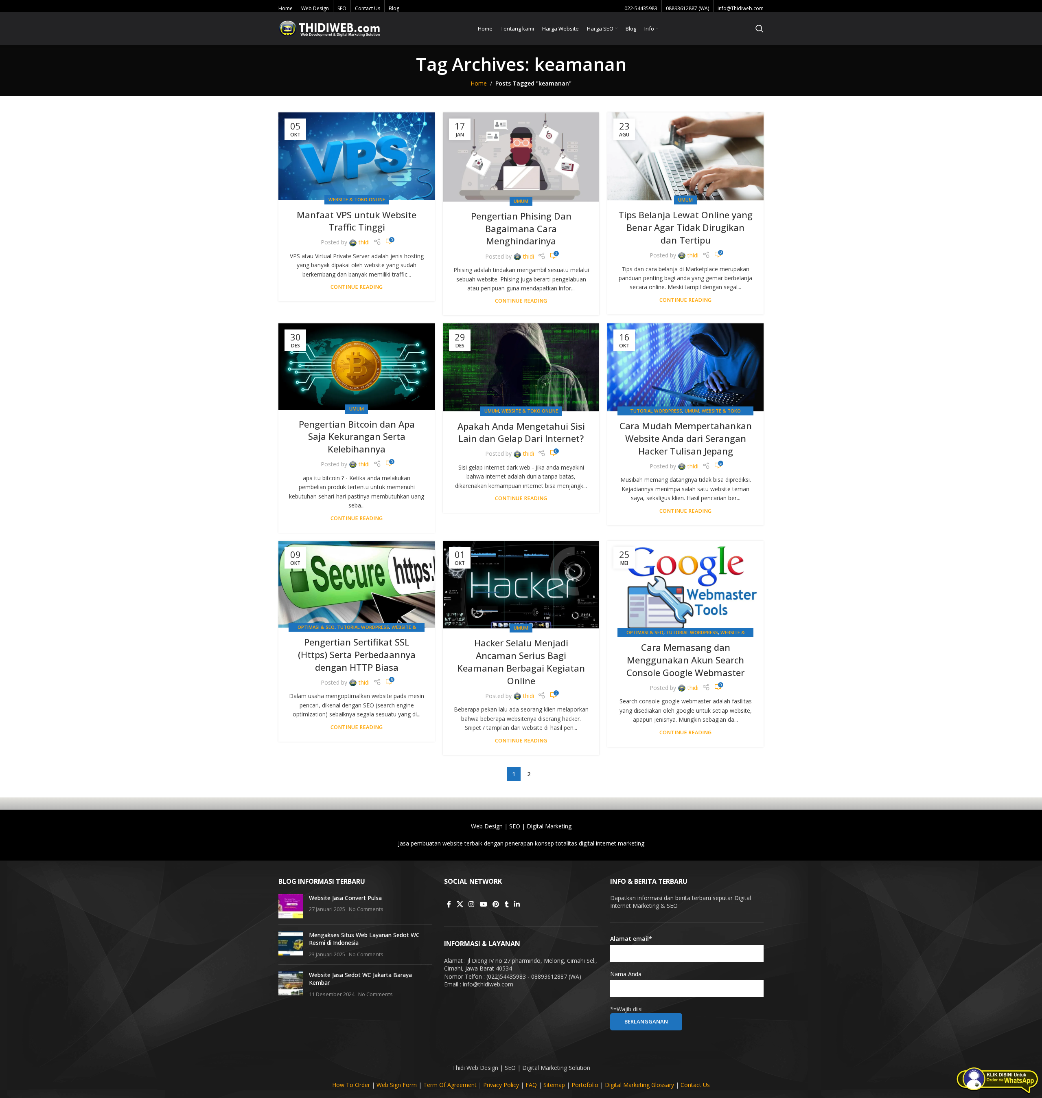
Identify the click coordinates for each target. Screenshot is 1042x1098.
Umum (521, 201)
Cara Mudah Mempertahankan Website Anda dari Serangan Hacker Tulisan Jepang (686, 438)
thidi (364, 242)
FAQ (531, 1085)
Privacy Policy (501, 1085)
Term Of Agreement (450, 1085)
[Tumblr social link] (507, 904)
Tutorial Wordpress (656, 411)
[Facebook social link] (449, 904)
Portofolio (584, 1085)
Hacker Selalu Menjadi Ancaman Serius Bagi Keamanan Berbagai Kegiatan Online (521, 661)
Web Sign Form (397, 1085)
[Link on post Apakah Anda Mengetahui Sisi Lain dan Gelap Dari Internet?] (521, 367)
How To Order (351, 1085)
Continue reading (357, 286)
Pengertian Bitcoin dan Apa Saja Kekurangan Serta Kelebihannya (357, 436)
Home (479, 83)
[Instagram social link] (471, 904)
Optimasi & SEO (316, 627)
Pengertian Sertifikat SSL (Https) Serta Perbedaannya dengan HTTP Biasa (357, 654)
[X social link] (460, 904)
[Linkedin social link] (517, 904)
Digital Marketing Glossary (639, 1085)
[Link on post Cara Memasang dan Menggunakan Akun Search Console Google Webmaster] (685, 587)
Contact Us (695, 1085)
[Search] (759, 28)
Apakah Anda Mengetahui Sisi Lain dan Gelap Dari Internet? (521, 432)
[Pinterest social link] (495, 904)
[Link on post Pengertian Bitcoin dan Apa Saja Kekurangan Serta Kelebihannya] (356, 366)
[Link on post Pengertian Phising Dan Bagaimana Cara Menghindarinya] (521, 157)
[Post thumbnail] (290, 906)
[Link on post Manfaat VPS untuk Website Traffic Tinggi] (356, 156)
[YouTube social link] (483, 904)
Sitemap (554, 1085)
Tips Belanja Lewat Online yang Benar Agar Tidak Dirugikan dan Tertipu (685, 227)
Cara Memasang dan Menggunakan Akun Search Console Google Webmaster (685, 660)
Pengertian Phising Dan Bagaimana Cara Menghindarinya (521, 228)
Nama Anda (625, 974)
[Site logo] (329, 28)
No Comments (366, 909)
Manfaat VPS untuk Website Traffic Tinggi (356, 221)
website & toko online (356, 199)
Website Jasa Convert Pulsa (345, 898)
